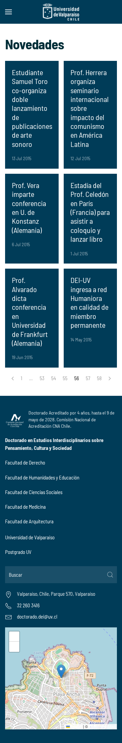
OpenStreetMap (102, 726)
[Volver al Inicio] (61, 12)
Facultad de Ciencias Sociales (33, 492)
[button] (8, 12)
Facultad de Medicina (25, 507)
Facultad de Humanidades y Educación (42, 477)
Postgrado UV (18, 552)
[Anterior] (12, 378)
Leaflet (76, 726)
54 (53, 378)
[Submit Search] (110, 574)
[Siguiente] (109, 378)
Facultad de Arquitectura (29, 521)
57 (88, 378)
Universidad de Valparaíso (30, 537)
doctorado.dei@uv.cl (37, 616)
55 (65, 378)
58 (99, 378)
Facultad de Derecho (25, 462)
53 (42, 378)
